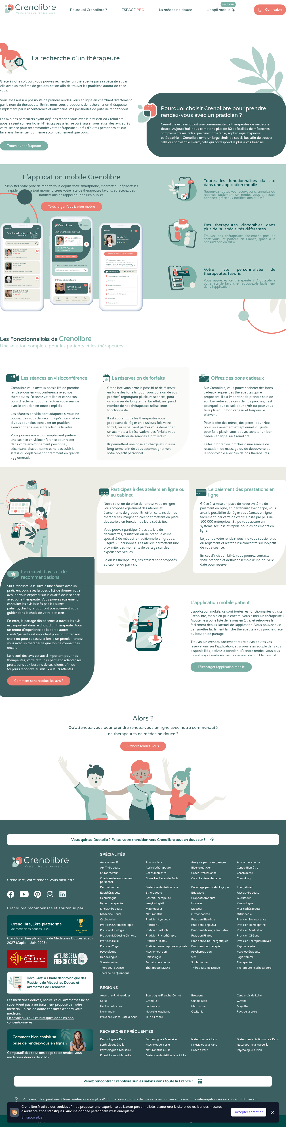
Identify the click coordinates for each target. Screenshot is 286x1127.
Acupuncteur (154, 862)
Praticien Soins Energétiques (209, 941)
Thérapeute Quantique (114, 973)
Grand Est (152, 1000)
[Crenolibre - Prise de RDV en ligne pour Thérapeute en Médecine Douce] (30, 9)
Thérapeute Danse (112, 967)
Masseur (196, 908)
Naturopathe (154, 914)
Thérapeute (244, 962)
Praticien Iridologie (112, 930)
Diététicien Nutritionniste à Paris (258, 1039)
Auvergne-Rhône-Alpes (115, 995)
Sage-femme (245, 957)
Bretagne (197, 995)
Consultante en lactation (206, 878)
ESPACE (133, 10)
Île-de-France (154, 1017)
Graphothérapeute (203, 898)
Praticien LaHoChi (157, 930)
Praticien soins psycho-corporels (166, 946)
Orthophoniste (200, 914)
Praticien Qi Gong (248, 935)
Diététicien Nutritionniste (162, 887)
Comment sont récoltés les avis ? (38, 681)
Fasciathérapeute (248, 892)
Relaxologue (154, 957)
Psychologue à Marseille (115, 1050)
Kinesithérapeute (111, 908)
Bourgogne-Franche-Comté (163, 995)
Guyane (241, 1000)
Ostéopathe (108, 919)
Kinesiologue (245, 903)
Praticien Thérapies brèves (254, 941)
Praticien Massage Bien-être (209, 930)
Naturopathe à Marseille (252, 1044)
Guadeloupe (199, 1000)
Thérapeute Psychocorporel (254, 967)
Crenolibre (16, 880)
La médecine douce (175, 10)
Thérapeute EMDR (158, 967)
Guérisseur (244, 898)
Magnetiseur (154, 908)
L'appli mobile (220, 9)
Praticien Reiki (109, 941)
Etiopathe (197, 892)
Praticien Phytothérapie (161, 935)
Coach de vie (245, 873)
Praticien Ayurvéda (158, 919)
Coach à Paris (199, 1050)
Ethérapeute (154, 892)
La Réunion (153, 1006)
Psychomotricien (156, 951)
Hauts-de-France (111, 1006)
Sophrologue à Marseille (161, 1039)
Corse (103, 1000)
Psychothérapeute (248, 951)
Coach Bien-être (156, 873)
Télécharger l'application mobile (221, 667)
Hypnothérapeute (111, 903)
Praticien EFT (154, 924)
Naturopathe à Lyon (204, 1039)
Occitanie (197, 1011)
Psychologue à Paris (113, 1039)
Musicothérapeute (249, 908)
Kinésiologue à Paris (204, 1044)
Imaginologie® (155, 903)
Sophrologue (199, 962)
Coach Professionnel (204, 873)
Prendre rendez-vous (143, 746)
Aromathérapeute (248, 862)
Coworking (244, 878)
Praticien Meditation (250, 930)
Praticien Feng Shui (203, 924)
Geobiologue (108, 898)
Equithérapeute (110, 892)
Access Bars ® (109, 862)
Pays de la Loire (247, 1011)
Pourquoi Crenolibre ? (88, 10)
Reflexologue (108, 957)
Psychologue (108, 951)
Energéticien (245, 887)
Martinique (198, 1006)
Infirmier (196, 903)
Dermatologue (109, 887)
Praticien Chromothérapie (116, 924)
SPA (193, 957)
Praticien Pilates (201, 935)
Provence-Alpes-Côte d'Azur (118, 1017)
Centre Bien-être (247, 867)
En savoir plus (31, 1117)
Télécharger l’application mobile (71, 207)
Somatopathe (109, 962)
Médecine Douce (111, 914)
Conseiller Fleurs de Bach (162, 878)
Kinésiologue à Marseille (115, 1055)
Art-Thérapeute (110, 867)
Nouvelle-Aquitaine (158, 1011)
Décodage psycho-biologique (210, 887)
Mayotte (242, 1006)
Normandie (107, 1011)
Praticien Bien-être (203, 919)
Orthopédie (244, 914)
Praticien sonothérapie (205, 946)
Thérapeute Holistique (205, 967)
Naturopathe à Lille (158, 1050)
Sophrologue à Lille (112, 1044)
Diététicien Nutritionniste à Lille (166, 1055)
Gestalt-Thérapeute (158, 898)
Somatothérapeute (158, 962)
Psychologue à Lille (158, 1044)
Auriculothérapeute (158, 867)
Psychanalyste (246, 946)
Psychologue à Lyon (249, 1050)
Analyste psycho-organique (208, 862)
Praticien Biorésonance (251, 919)
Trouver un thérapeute (24, 146)
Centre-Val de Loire (249, 995)
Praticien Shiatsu (156, 941)
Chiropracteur (109, 873)
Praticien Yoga (109, 946)
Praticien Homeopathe (251, 924)
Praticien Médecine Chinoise (118, 935)
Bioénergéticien (201, 867)
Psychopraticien (201, 951)
